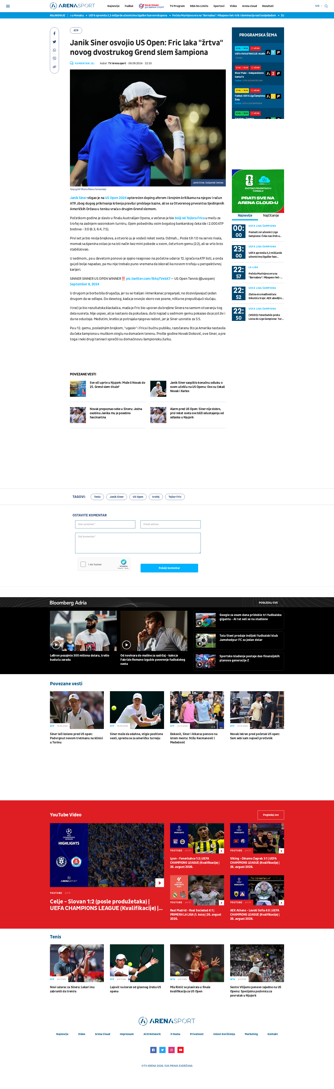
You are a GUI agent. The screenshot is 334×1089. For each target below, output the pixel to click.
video (81, 1034)
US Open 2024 (116, 198)
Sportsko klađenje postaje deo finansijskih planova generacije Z (250, 658)
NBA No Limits (199, 6)
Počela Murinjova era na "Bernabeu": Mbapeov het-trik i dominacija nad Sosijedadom (208, 15)
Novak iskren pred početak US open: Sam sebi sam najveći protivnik (255, 736)
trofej (156, 497)
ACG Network (152, 1034)
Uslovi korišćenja (224, 1034)
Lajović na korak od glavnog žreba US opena (135, 989)
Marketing (251, 1034)
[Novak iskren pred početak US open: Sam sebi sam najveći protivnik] (257, 710)
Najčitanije (271, 215)
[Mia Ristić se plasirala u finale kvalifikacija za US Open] (197, 963)
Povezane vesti (83, 374)
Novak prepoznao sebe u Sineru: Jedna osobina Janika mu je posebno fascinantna (116, 413)
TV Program (177, 6)
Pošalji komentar (169, 568)
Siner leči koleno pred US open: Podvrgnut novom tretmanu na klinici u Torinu (76, 738)
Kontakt (273, 1034)
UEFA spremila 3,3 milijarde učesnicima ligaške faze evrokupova (111, 15)
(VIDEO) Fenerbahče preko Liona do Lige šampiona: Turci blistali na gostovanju (266, 317)
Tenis (97, 497)
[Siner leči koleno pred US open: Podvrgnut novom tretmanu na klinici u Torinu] (77, 710)
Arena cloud (249, 6)
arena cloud (102, 1034)
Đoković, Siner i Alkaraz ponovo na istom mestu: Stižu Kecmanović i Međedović (193, 738)
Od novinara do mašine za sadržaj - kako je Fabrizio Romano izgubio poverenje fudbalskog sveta (152, 660)
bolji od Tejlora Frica (189, 218)
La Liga (253, 267)
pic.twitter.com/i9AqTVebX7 (148, 279)
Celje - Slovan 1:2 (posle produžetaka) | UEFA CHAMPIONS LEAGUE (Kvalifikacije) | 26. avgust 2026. (104, 905)
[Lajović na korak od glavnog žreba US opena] (137, 963)
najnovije (62, 1034)
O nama (175, 1034)
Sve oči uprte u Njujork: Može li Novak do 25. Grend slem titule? (117, 385)
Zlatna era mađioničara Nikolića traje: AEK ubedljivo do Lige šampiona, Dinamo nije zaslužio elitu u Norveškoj (266, 296)
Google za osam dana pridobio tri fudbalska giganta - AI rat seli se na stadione (250, 617)
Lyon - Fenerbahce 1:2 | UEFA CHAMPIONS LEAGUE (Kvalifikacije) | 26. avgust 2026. (194, 863)
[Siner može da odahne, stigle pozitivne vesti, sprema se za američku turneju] (137, 710)
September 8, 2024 (84, 284)
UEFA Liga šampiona (262, 225)
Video (233, 6)
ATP (76, 30)
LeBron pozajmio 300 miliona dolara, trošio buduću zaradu (79, 658)
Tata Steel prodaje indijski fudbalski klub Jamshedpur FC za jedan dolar (249, 638)
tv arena (150, 1066)
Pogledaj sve (268, 602)
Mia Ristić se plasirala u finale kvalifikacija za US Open (190, 989)
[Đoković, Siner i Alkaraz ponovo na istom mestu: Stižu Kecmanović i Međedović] (197, 710)
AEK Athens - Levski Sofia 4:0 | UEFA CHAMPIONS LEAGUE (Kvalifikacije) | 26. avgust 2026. (254, 914)
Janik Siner (78, 198)
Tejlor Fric (175, 497)
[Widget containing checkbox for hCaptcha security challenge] (104, 564)
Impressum (127, 1034)
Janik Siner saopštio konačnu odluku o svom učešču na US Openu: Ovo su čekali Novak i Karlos (197, 387)
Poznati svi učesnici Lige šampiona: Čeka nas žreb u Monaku (264, 234)
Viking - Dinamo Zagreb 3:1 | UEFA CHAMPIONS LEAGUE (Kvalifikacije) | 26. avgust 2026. (254, 863)
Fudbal (129, 6)
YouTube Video (66, 815)
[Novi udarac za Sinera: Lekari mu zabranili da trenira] (77, 963)
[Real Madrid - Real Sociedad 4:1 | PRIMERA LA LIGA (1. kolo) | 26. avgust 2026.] (197, 890)
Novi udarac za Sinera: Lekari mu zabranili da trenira (72, 989)
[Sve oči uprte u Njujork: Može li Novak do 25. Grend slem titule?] (78, 389)
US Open (138, 497)
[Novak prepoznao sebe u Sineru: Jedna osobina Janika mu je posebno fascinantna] (78, 415)
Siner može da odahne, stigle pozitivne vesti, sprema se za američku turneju (136, 736)
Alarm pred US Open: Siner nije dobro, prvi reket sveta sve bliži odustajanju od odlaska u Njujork (197, 413)
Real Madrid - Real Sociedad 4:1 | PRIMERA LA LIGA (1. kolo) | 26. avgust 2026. (195, 914)
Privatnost (197, 1034)
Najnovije (113, 6)
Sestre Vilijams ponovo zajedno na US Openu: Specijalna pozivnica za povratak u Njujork (255, 991)
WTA (172, 979)
